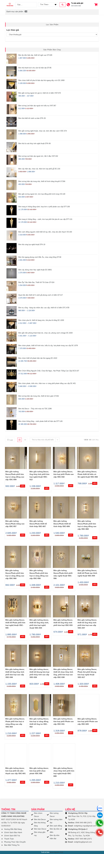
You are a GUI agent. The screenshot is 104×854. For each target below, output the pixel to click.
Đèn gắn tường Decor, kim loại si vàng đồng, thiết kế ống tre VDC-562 (39, 723)
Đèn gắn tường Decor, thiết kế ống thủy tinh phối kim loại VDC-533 (63, 622)
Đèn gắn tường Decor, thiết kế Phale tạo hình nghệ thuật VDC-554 (87, 573)
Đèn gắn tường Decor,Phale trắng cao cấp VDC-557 (14, 523)
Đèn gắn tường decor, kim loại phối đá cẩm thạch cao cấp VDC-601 (15, 770)
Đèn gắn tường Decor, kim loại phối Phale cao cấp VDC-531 (64, 721)
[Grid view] (19, 440)
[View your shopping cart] (96, 4)
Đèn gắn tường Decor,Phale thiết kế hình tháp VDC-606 (62, 523)
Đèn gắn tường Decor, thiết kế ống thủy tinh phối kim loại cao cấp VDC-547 (87, 624)
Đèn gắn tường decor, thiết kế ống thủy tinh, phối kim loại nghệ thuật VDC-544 (39, 624)
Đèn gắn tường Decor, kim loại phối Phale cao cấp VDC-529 (88, 721)
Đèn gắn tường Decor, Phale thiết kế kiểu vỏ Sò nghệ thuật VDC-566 (88, 474)
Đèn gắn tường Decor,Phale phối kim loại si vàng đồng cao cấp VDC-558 (39, 574)
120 (93, 440)
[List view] (25, 440)
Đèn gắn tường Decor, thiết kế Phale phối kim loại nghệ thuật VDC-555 (15, 624)
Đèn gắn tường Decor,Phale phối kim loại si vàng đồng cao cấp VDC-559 (14, 476)
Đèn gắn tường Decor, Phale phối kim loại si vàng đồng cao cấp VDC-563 (15, 723)
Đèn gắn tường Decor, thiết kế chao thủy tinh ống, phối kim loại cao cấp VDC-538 (63, 673)
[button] (26, 11)
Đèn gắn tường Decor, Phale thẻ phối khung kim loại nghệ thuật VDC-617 (87, 673)
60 (90, 440)
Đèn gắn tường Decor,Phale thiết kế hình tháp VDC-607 (38, 523)
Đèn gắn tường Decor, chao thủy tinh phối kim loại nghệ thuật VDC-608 (64, 772)
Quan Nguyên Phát (56, 852)
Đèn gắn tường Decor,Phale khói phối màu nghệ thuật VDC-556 (63, 574)
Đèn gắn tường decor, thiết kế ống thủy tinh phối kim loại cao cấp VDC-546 (14, 673)
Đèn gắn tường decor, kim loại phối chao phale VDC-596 (39, 770)
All (97, 440)
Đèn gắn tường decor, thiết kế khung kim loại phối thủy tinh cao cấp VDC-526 (39, 673)
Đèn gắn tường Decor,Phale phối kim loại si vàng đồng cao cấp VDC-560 (14, 574)
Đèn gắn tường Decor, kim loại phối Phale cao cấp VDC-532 (64, 474)
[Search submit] (62, 4)
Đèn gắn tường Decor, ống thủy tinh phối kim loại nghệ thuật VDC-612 (39, 476)
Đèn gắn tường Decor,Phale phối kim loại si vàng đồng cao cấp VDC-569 (87, 525)
